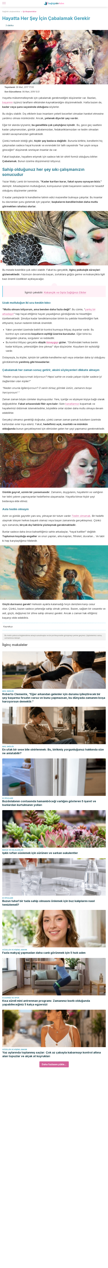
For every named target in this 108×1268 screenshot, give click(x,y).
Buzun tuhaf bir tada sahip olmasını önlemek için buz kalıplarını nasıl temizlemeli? (48, 902)
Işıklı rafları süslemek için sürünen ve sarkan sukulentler (40, 853)
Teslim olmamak (81, 515)
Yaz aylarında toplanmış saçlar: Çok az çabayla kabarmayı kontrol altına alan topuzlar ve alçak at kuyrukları (51, 1054)
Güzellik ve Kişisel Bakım (14, 950)
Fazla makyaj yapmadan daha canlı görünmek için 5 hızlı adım (44, 952)
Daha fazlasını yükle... (54, 1064)
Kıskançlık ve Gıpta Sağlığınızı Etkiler (65, 292)
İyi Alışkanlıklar (30, 11)
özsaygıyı (52, 342)
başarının (7, 102)
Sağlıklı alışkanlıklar (11, 11)
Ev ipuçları (7, 798)
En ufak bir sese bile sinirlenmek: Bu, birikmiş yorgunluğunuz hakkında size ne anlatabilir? (53, 751)
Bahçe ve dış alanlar (12, 850)
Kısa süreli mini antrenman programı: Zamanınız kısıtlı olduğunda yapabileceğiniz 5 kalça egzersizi (46, 1002)
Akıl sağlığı (8, 691)
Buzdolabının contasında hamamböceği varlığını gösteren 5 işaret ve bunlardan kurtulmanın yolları (49, 803)
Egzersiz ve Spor (10, 998)
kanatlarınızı (72, 403)
